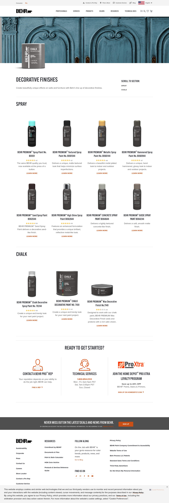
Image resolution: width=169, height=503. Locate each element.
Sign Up (126, 424)
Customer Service (120, 3)
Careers (19, 468)
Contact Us (20, 463)
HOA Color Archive (52, 462)
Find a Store (105, 3)
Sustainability (21, 448)
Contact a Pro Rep (90, 3)
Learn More (31, 173)
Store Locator (21, 473)
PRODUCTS (89, 11)
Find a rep (36, 387)
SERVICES (76, 11)
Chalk (124, 89)
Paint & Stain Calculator (54, 457)
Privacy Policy (108, 426)
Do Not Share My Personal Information (125, 471)
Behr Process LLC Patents (120, 455)
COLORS (102, 11)
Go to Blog (79, 460)
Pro (26, 3)
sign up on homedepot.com (130, 392)
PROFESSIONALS (61, 11)
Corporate (20, 453)
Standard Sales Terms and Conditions (124, 460)
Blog (132, 3)
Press (18, 458)
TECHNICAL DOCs (130, 11)
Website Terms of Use (118, 450)
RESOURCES (115, 11)
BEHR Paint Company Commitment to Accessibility (130, 445)
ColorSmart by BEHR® (53, 447)
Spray (124, 85)
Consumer (19, 3)
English (149, 2)
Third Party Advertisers (119, 466)
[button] (156, 490)
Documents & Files (52, 452)
